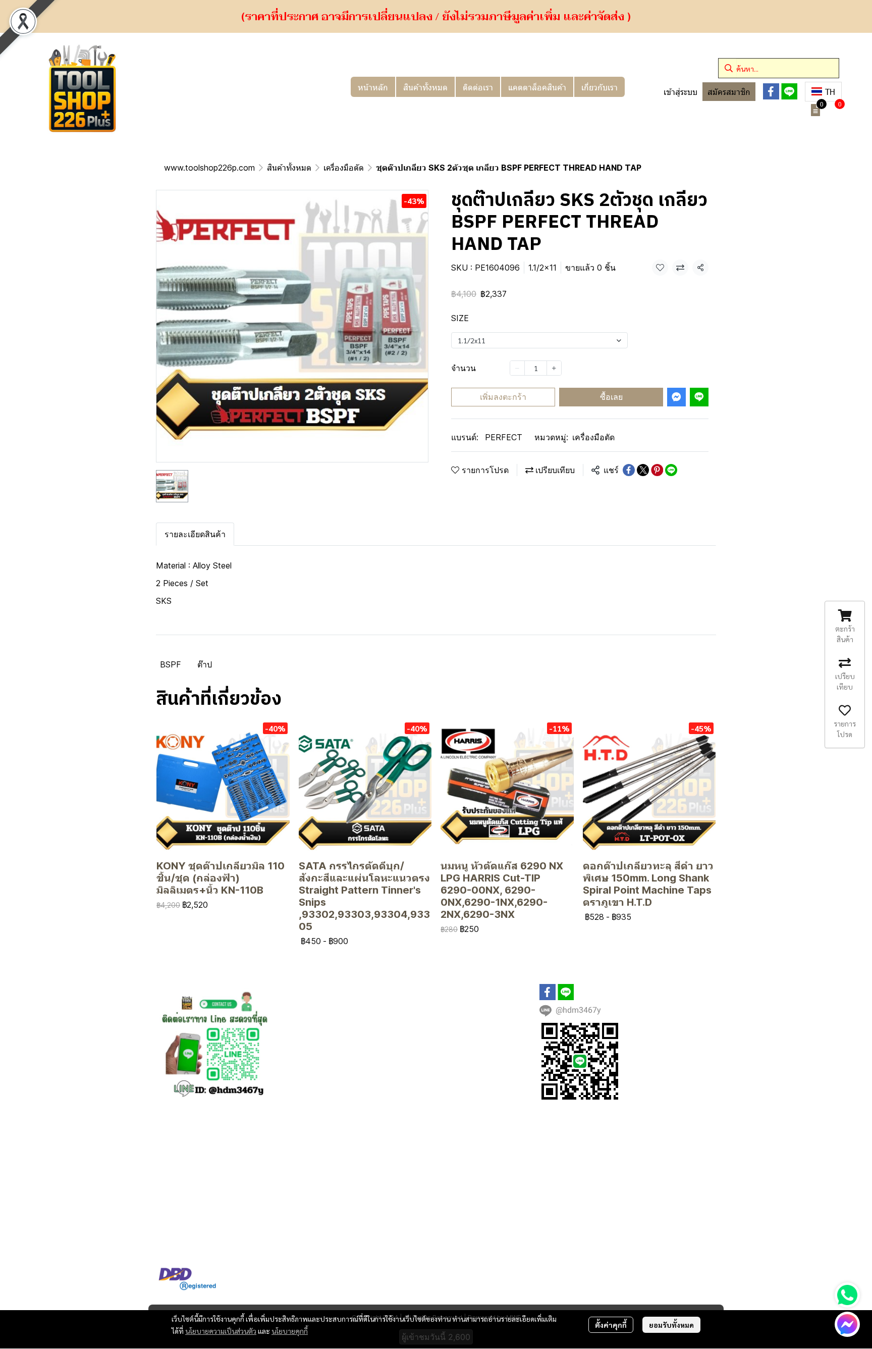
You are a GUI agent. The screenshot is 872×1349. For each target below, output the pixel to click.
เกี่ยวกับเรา (599, 87)
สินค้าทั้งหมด (425, 87)
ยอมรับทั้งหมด (671, 1324)
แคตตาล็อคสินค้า (537, 87)
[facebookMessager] (847, 1324)
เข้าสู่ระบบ (680, 92)
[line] (789, 91)
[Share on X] (643, 470)
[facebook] (771, 91)
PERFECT (503, 437)
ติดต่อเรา (478, 87)
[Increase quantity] (554, 368)
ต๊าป (204, 664)
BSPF (170, 664)
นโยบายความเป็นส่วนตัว (220, 1330)
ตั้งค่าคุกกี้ (611, 1324)
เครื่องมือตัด (343, 168)
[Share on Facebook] (629, 470)
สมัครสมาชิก (728, 92)
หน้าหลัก (373, 87)
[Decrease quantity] (517, 368)
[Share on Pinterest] (657, 470)
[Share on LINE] (671, 470)
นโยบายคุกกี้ (289, 1330)
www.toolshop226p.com (209, 168)
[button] (779, 68)
